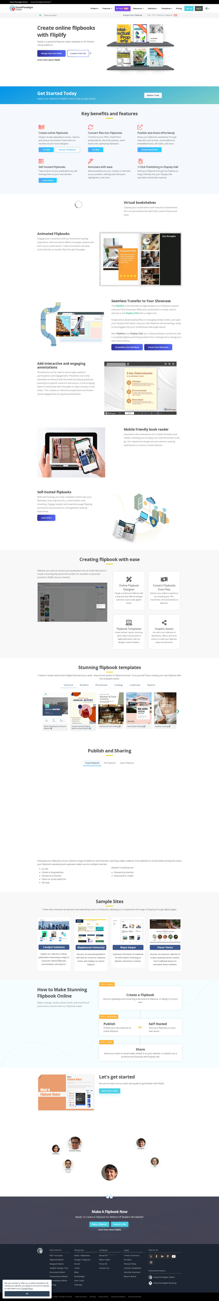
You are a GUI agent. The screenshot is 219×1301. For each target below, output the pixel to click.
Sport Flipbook (127, 763)
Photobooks (101, 685)
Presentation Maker (59, 1276)
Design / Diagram (82, 1259)
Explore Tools (153, 95)
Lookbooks (135, 685)
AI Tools (122, 8)
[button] (107, 8)
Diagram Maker (57, 1264)
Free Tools (79, 1280)
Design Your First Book (51, 53)
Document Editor (57, 1272)
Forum (77, 1264)
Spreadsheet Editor (58, 1280)
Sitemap (78, 1285)
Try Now (46, 149)
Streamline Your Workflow (127, 347)
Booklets (84, 685)
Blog (76, 1272)
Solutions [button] (152, 8)
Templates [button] (165, 8)
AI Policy (127, 1259)
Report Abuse (130, 1276)
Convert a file (120, 1224)
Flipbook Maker (57, 1259)
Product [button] (94, 8)
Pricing (179, 8)
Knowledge (79, 1276)
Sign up (189, 8)
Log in (198, 8)
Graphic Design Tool (59, 1268)
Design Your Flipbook (132, 15)
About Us (103, 1255)
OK (27, 1294)
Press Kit (103, 1264)
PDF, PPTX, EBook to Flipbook (159, 15)
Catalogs (118, 685)
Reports (151, 685)
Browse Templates (67, 149)
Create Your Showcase (158, 347)
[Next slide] (178, 712)
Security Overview (132, 1272)
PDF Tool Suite (56, 1255)
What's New (104, 1259)
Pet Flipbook (110, 763)
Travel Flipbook (92, 763)
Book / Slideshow (82, 1255)
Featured (68, 685)
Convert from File (78, 53)
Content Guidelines (132, 1268)
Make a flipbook (99, 1224)
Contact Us (104, 1268)
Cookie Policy (27, 1288)
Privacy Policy (130, 1264)
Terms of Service (131, 1255)
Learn (77, 1268)
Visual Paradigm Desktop (40, 2)
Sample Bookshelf (149, 149)
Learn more (47, 180)
